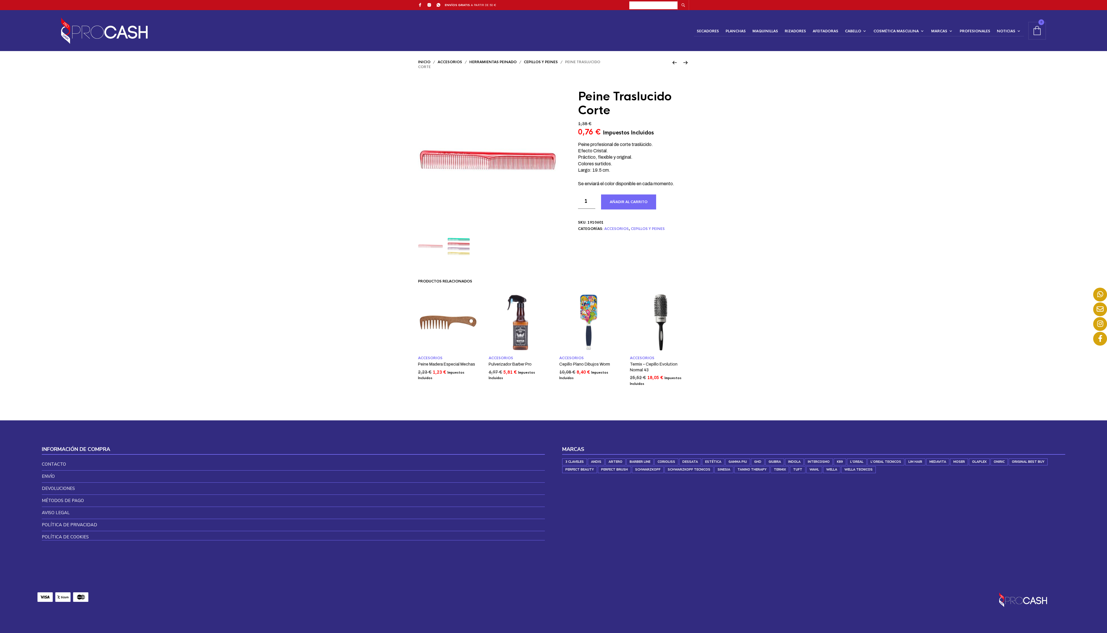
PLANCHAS (736, 31)
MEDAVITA (937, 462)
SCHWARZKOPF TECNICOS (689, 469)
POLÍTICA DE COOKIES (65, 537)
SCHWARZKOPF (647, 469)
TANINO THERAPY (752, 469)
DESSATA (690, 462)
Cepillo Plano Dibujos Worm (584, 364)
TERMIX (780, 469)
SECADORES (708, 31)
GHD (757, 462)
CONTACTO (54, 464)
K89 (840, 462)
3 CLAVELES (574, 462)
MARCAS (939, 31)
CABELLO (853, 31)
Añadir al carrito (628, 202)
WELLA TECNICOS (858, 469)
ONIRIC (999, 462)
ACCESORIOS (450, 62)
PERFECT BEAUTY (579, 469)
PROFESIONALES (975, 31)
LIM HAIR (915, 462)
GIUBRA (775, 462)
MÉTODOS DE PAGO (63, 500)
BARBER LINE (640, 462)
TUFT (797, 469)
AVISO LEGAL (56, 513)
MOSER (959, 462)
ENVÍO (48, 476)
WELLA (831, 469)
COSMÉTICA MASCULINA (896, 31)
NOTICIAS (1006, 31)
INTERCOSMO (819, 462)
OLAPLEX (979, 462)
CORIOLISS (666, 462)
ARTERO (615, 462)
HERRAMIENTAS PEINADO (493, 62)
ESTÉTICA (713, 462)
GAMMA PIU (737, 462)
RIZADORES (795, 31)
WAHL (814, 469)
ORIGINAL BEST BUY (1028, 462)
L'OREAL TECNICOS (886, 462)
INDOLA (794, 462)
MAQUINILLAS (765, 31)
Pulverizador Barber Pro (510, 364)
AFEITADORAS (825, 31)
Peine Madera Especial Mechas (446, 364)
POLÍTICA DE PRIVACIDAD (69, 525)
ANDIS (596, 462)
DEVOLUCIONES (58, 488)
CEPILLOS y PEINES (541, 62)
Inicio (424, 62)
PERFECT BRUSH (614, 469)
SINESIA (724, 469)
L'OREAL (856, 462)
